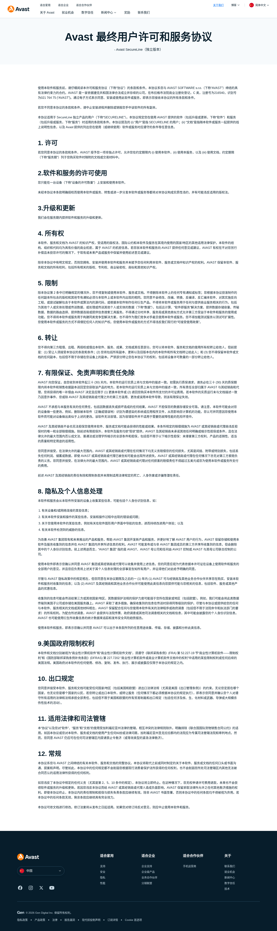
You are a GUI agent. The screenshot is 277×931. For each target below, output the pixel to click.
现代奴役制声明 (91, 919)
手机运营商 (189, 866)
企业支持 (147, 866)
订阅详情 (112, 919)
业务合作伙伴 (149, 877)
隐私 (102, 877)
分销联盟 (147, 883)
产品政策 (40, 919)
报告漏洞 (69, 919)
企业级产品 (148, 871)
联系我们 (229, 866)
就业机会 (229, 871)
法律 (54, 919)
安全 (102, 871)
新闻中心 (229, 877)
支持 (102, 866)
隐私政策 (22, 919)
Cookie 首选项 (133, 919)
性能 (102, 883)
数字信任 (229, 883)
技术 (227, 888)
